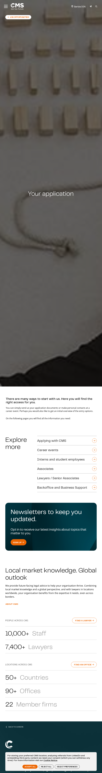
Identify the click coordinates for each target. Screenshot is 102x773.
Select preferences (67, 766)
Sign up (17, 542)
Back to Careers (16, 727)
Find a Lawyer (83, 620)
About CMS (11, 604)
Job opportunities (18, 17)
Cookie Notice (50, 760)
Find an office (83, 664)
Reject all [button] (46, 766)
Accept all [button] (30, 766)
